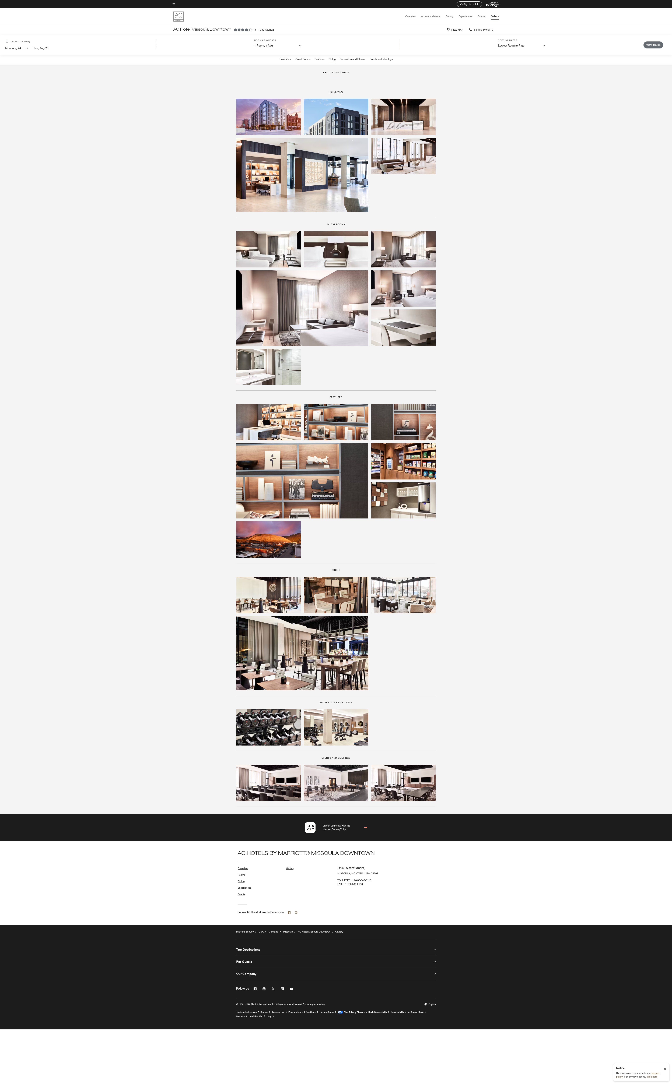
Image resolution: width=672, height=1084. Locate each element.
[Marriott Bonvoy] (491, 4)
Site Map (240, 1016)
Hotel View (285, 59)
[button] (469, 4)
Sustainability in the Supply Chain (407, 1012)
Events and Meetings (381, 59)
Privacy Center (327, 1012)
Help (269, 1016)
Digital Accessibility (377, 1012)
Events (481, 16)
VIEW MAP (457, 29)
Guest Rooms (302, 59)
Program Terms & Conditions (302, 1012)
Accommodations (430, 16)
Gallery (495, 16)
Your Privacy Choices (354, 1012)
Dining (449, 16)
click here (652, 1076)
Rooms (241, 874)
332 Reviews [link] (267, 29)
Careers (264, 1012)
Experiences (465, 16)
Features (319, 59)
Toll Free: (354, 880)
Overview (410, 16)
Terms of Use (278, 1012)
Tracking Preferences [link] (246, 1012)
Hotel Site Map (256, 1016)
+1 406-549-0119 (483, 29)
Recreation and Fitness (352, 59)
